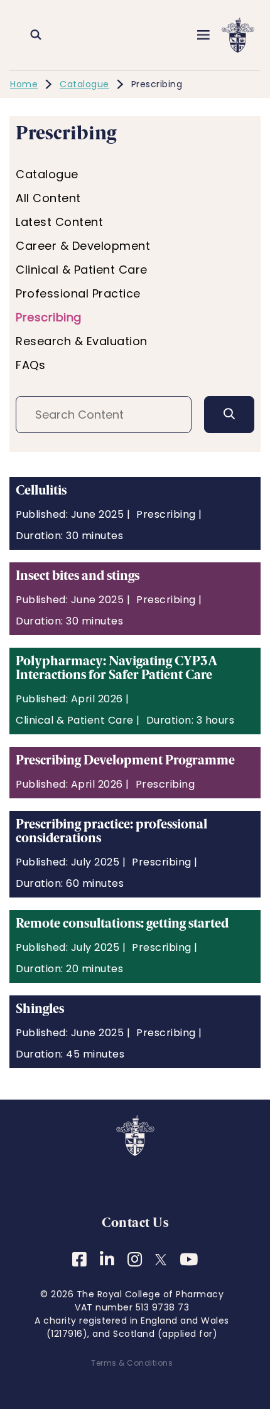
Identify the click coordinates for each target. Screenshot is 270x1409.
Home (24, 84)
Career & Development (83, 246)
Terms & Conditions (132, 1363)
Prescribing (49, 317)
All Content (48, 198)
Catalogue (84, 84)
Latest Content (59, 222)
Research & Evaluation (82, 341)
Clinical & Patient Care (82, 269)
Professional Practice (78, 293)
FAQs (30, 365)
